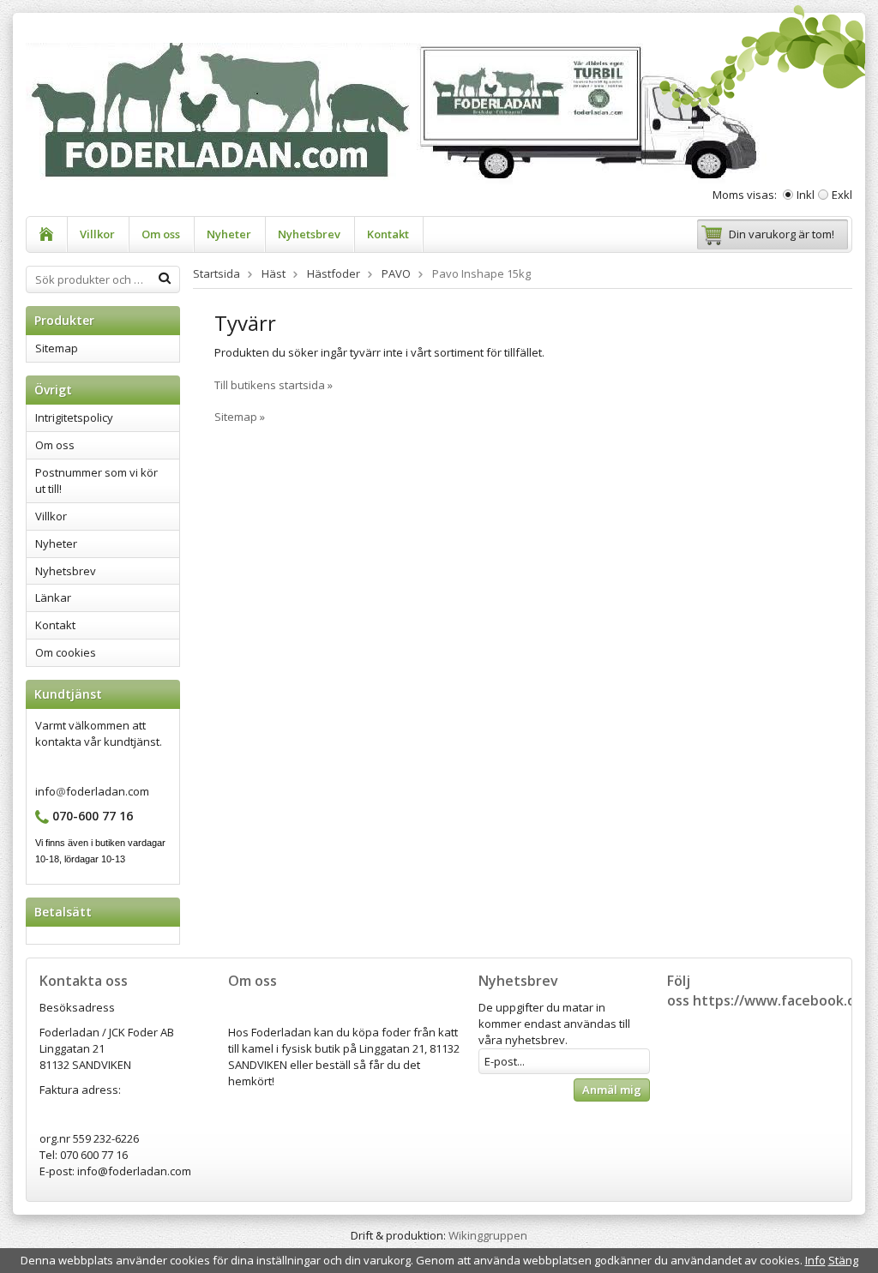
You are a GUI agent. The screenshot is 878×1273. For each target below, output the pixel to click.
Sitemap (56, 348)
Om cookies (65, 652)
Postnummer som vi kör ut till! (96, 480)
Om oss (160, 234)
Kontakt (388, 234)
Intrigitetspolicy (74, 417)
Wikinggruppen (487, 1235)
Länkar (53, 597)
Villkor (97, 234)
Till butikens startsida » (273, 385)
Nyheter (229, 234)
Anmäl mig (611, 1089)
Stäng (843, 1260)
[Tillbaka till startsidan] (47, 234)
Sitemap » (239, 416)
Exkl (842, 194)
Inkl (806, 194)
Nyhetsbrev (309, 234)
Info (815, 1260)
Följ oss (678, 990)
